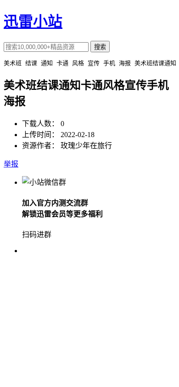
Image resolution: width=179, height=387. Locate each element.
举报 (11, 164)
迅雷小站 (33, 21)
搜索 (100, 47)
